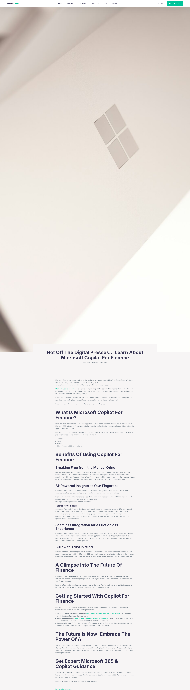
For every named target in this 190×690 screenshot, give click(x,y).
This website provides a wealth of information (103, 614)
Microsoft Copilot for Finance (66, 389)
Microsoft (95, 362)
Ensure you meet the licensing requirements (91, 618)
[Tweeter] (159, 3)
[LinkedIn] (162, 3)
